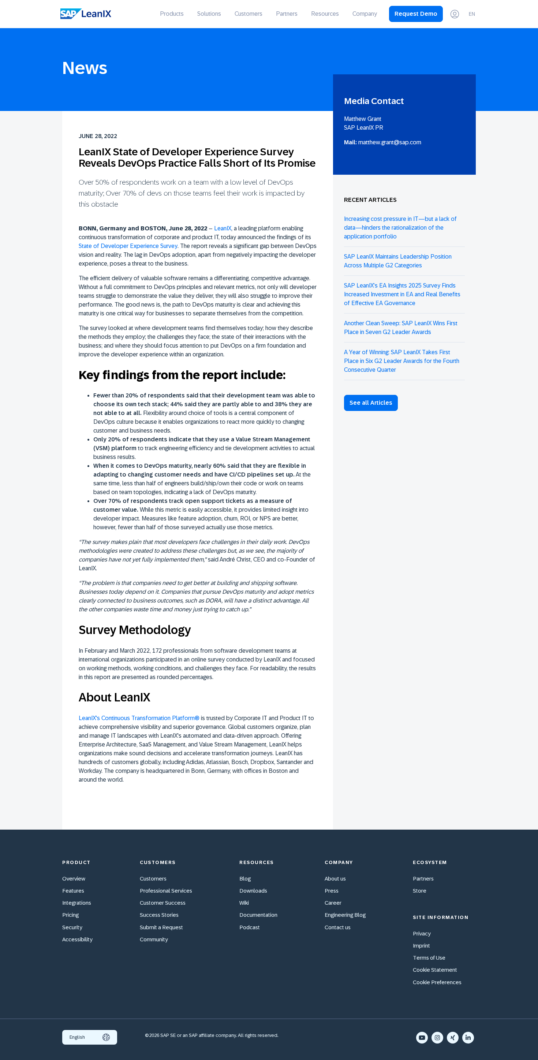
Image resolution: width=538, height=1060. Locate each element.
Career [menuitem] (333, 903)
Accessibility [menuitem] (77, 939)
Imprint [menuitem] (421, 945)
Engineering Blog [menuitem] (345, 915)
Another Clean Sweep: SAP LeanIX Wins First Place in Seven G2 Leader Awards (400, 327)
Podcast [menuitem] (249, 927)
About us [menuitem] (335, 878)
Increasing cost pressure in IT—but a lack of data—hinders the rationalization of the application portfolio (400, 228)
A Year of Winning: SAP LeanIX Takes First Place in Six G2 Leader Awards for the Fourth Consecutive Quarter (401, 361)
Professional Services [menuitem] (166, 890)
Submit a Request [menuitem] (161, 927)
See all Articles (371, 403)
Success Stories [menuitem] (159, 915)
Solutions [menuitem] (209, 14)
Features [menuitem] (73, 890)
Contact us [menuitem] (338, 927)
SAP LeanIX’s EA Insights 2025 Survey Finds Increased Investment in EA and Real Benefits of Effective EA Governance (402, 294)
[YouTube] (422, 1038)
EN (472, 14)
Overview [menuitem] (73, 878)
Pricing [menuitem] (70, 915)
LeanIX (222, 228)
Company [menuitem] (364, 14)
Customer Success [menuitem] (163, 903)
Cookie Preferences (437, 982)
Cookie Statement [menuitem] (435, 970)
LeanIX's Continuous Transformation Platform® (139, 718)
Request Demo (416, 14)
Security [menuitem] (72, 927)
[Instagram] (437, 1038)
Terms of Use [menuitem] (429, 958)
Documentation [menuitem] (258, 915)
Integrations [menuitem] (76, 903)
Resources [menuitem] (325, 14)
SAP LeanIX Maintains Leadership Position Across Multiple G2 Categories (398, 260)
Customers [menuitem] (248, 14)
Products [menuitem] (172, 14)
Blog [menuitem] (245, 878)
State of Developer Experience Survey (128, 246)
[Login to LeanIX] (454, 14)
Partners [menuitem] (287, 14)
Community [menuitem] (154, 939)
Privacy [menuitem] (422, 933)
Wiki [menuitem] (244, 903)
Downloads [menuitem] (253, 890)
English (77, 1037)
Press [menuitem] (332, 890)
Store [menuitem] (419, 890)
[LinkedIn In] (468, 1038)
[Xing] (453, 1038)
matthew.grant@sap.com (389, 142)
